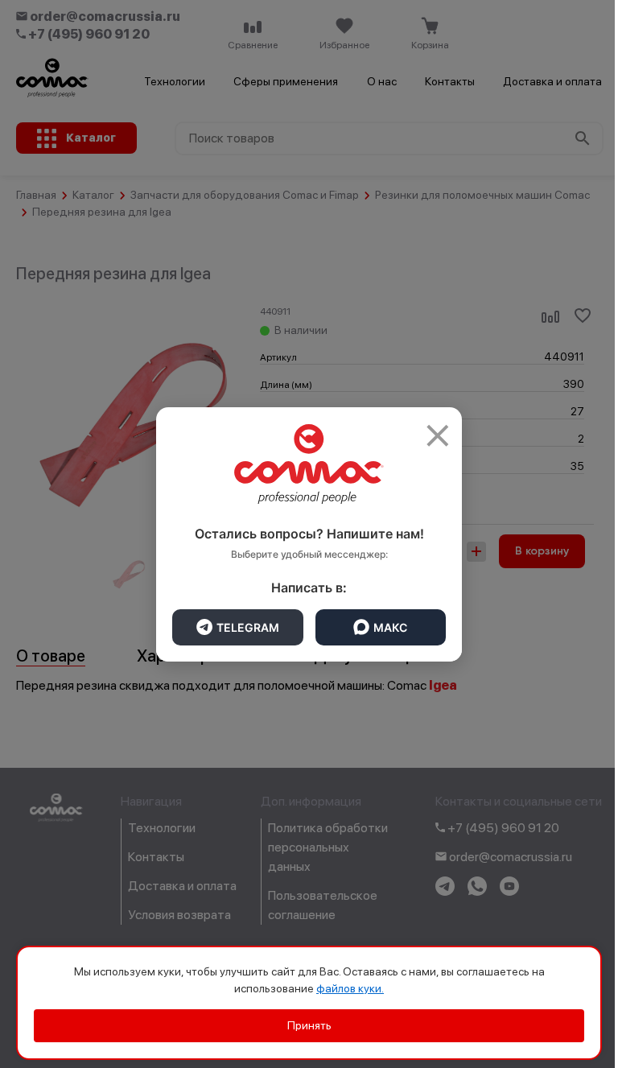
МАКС (390, 627)
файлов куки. (350, 988)
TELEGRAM (247, 627)
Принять (309, 1025)
